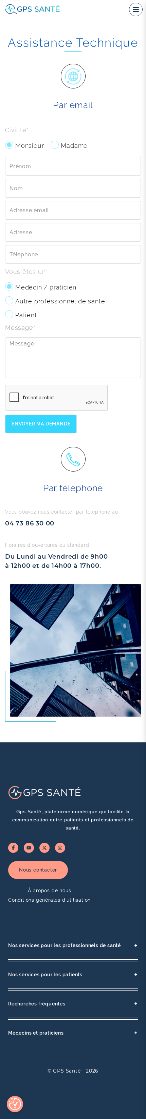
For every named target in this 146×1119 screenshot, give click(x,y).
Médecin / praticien (45, 287)
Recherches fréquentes (73, 1004)
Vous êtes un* (26, 271)
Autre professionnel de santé (60, 301)
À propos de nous (49, 890)
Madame (74, 145)
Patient (26, 315)
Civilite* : (18, 130)
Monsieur (29, 145)
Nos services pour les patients (73, 975)
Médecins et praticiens (73, 1033)
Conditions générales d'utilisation (49, 900)
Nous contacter (38, 870)
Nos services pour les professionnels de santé (73, 946)
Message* (20, 327)
